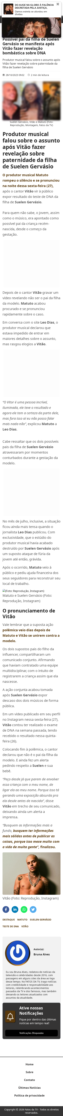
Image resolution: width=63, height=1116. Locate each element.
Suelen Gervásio (40, 919)
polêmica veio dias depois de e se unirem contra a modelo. (31, 635)
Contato (29, 1080)
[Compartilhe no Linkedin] (15, 909)
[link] (18, 953)
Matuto (22, 919)
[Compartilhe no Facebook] (6, 909)
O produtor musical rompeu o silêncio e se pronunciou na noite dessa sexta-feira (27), (31, 180)
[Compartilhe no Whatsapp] (24, 909)
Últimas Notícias (29, 1088)
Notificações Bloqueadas (31, 1033)
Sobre (29, 1072)
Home (29, 1064)
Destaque (9, 919)
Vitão (24, 926)
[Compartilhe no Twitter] (33, 909)
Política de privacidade (29, 1095)
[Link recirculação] (8, 9)
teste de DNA (11, 926)
